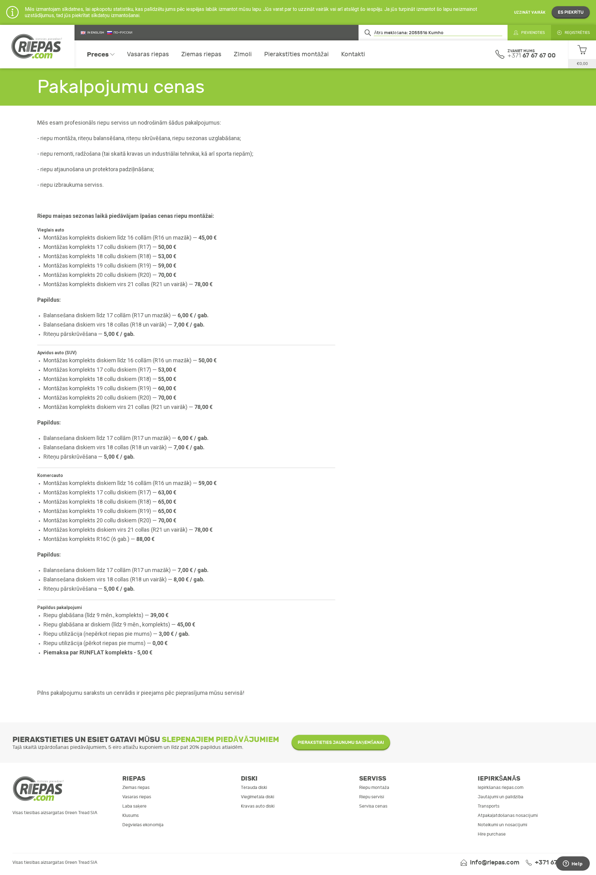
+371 (532, 55)
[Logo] (37, 46)
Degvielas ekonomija (143, 824)
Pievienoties (533, 32)
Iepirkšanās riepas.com (500, 787)
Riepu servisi (371, 796)
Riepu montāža (374, 787)
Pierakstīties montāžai (296, 54)
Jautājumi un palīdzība (500, 796)
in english (95, 32)
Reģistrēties (577, 32)
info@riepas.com (494, 862)
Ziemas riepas (201, 54)
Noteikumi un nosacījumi (502, 824)
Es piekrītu (571, 12)
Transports (488, 806)
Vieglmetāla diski (257, 796)
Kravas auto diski (257, 806)
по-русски (123, 32)
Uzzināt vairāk (529, 12)
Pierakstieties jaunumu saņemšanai (341, 742)
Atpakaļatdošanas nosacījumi (508, 815)
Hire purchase (492, 834)
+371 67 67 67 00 (559, 862)
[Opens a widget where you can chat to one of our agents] (573, 864)
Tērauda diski (254, 787)
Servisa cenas (373, 806)
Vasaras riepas (148, 54)
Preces (98, 54)
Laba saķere (134, 806)
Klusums (130, 815)
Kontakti (353, 54)
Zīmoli (243, 54)
